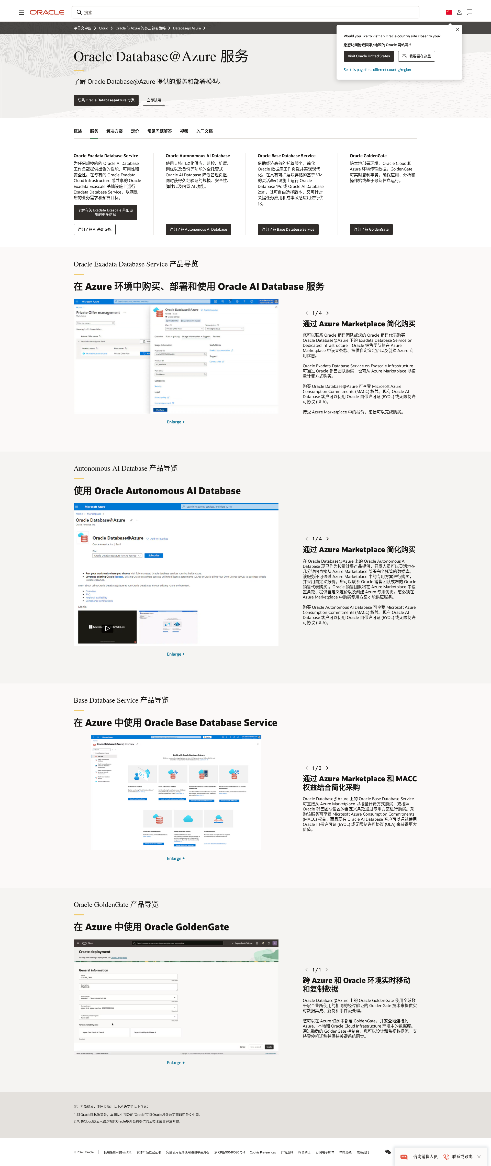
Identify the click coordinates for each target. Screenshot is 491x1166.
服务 (94, 131)
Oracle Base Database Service (287, 155)
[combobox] (245, 12)
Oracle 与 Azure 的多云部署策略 (141, 28)
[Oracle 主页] (47, 12)
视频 (184, 131)
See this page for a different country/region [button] (377, 69)
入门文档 (204, 131)
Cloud (103, 28)
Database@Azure (187, 28)
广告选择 (287, 1152)
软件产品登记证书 (149, 1152)
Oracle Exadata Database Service (106, 155)
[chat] (404, 1156)
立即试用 (154, 100)
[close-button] (479, 1156)
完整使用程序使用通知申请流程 (187, 1152)
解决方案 (114, 131)
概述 (78, 131)
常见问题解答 (159, 131)
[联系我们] (469, 12)
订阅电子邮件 (325, 1152)
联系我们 (363, 1152)
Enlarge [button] (176, 421)
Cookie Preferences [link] (263, 1152)
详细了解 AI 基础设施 (94, 229)
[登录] (459, 12)
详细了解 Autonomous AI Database (198, 229)
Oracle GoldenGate (368, 155)
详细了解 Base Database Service (288, 229)
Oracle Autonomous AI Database (198, 155)
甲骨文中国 (83, 28)
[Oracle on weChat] (388, 1152)
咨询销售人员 (425, 1156)
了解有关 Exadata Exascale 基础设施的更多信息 (105, 212)
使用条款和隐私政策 (117, 1152)
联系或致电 (462, 1156)
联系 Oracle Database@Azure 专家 (106, 100)
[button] (21, 12)
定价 (135, 131)
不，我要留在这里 (416, 56)
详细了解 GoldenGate (371, 229)
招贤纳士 (304, 1152)
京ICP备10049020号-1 (229, 1152)
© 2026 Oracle (84, 1152)
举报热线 (345, 1152)
